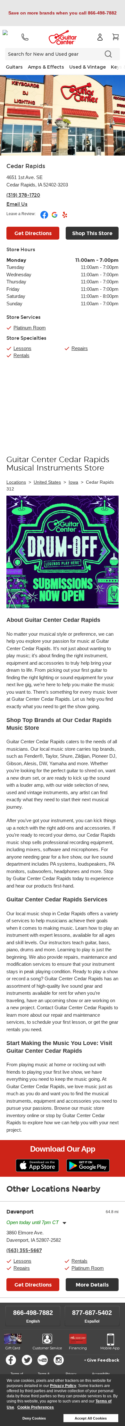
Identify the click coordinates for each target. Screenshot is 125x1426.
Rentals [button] (79, 1261)
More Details (92, 1285)
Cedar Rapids (25, 166)
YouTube (43, 1360)
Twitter (27, 1360)
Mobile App (110, 1348)
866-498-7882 (33, 1312)
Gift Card (12, 1348)
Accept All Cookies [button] (91, 1418)
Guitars (14, 67)
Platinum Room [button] (29, 327)
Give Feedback (103, 1360)
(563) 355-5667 (24, 1250)
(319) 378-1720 (23, 195)
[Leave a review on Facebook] (44, 217)
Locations (16, 482)
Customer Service (47, 1348)
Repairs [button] (21, 1268)
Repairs (79, 348)
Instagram (59, 1360)
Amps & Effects (46, 67)
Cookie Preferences (35, 1407)
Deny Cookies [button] (34, 1418)
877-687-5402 (92, 1312)
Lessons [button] (22, 1261)
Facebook (11, 1360)
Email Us (17, 204)
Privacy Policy (63, 1385)
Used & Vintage (87, 67)
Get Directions (33, 233)
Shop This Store (92, 233)
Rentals (21, 355)
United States (47, 482)
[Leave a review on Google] (55, 217)
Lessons (22, 348)
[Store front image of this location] (62, 115)
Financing (78, 1348)
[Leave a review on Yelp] (65, 217)
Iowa (73, 482)
